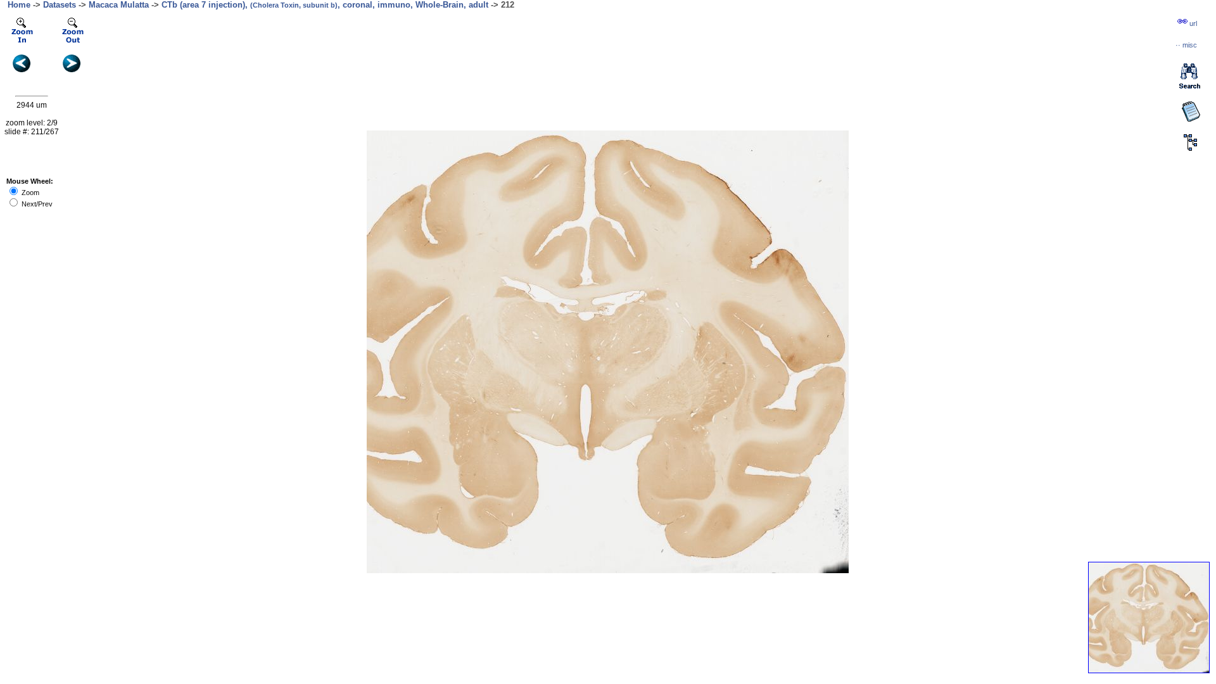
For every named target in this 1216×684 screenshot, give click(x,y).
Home (19, 5)
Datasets (59, 5)
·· (1186, 45)
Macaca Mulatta (119, 5)
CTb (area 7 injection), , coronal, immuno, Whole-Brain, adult (325, 5)
